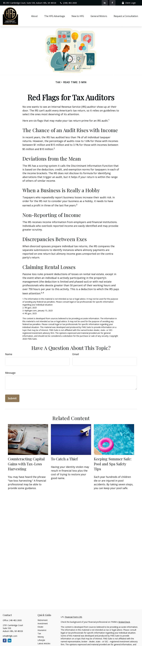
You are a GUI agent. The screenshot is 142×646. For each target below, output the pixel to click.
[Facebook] (112, 3)
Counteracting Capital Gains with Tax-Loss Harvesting (26, 463)
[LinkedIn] (105, 3)
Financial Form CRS (73, 617)
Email (75, 354)
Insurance (42, 630)
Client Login (130, 3)
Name (8, 354)
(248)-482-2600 (70, 3)
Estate (40, 626)
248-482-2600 (15, 620)
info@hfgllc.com (10, 636)
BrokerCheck (124, 622)
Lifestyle (41, 640)
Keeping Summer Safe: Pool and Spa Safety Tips (112, 463)
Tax (39, 633)
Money (41, 636)
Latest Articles (44, 643)
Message (10, 372)
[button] (34, 16)
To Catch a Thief (64, 458)
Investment (43, 623)
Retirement (43, 620)
